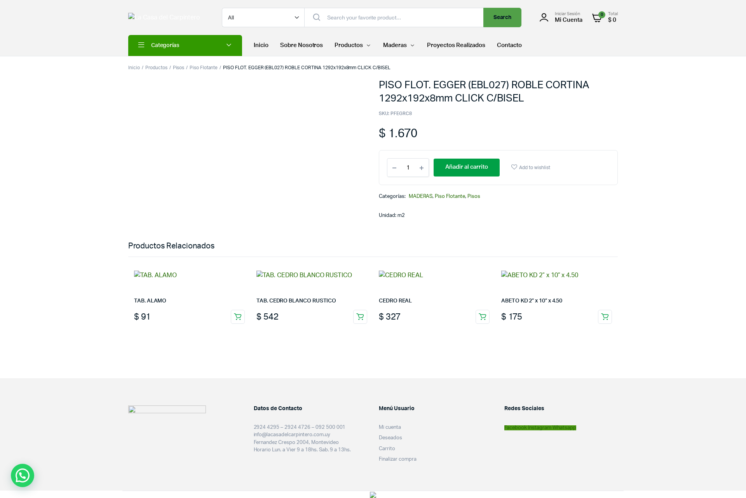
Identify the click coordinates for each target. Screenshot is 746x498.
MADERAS (421, 196)
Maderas (395, 45)
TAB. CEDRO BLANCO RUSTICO (296, 301)
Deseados (390, 437)
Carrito (387, 448)
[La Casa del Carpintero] (167, 17)
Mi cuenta (390, 427)
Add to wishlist (534, 167)
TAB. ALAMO (150, 301)
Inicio (261, 45)
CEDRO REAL (395, 301)
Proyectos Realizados (456, 45)
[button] (22, 475)
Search (502, 17)
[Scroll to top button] (728, 480)
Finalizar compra (398, 459)
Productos (349, 45)
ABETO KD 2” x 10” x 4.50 (531, 301)
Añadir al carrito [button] (238, 317)
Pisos (179, 67)
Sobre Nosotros (301, 45)
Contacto (509, 45)
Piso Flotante (204, 67)
